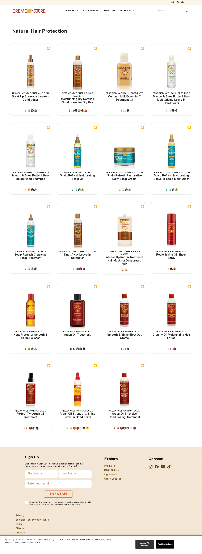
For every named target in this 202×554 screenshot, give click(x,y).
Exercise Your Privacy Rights (32, 520)
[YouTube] (183, 2)
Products (72, 11)
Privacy (20, 516)
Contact (20, 533)
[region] (101, 544)
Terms (19, 524)
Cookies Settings (165, 544)
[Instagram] (173, 2)
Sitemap (20, 529)
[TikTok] (187, 2)
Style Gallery (91, 11)
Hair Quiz (109, 11)
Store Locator (112, 479)
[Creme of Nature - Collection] (29, 11)
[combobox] (170, 11)
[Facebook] (178, 2)
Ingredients (127, 11)
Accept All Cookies (144, 544)
